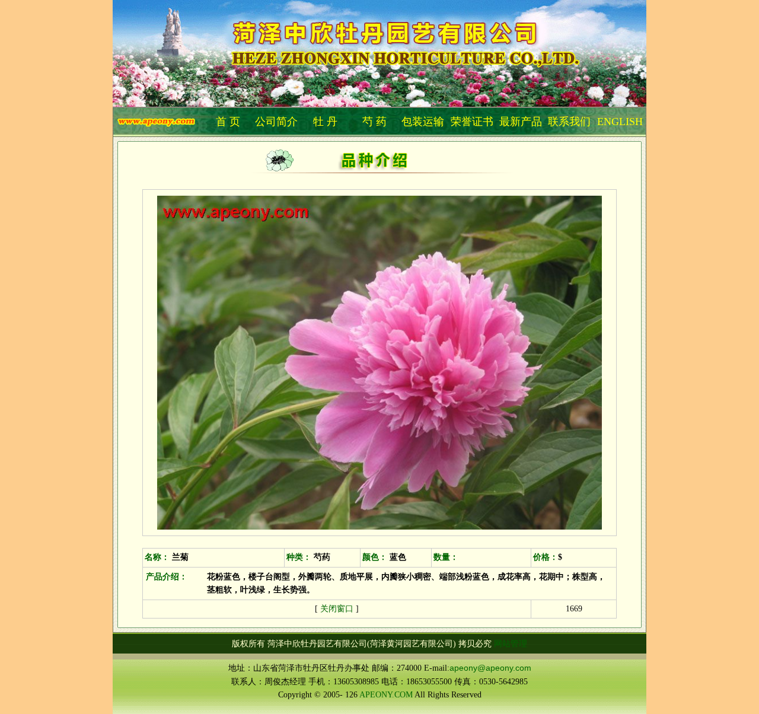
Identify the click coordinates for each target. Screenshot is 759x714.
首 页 (228, 122)
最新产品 (520, 122)
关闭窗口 (336, 608)
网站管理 (510, 643)
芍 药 (374, 122)
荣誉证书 (472, 122)
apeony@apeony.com (490, 667)
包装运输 (422, 122)
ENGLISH (620, 122)
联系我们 (569, 122)
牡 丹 (325, 122)
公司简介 (276, 122)
